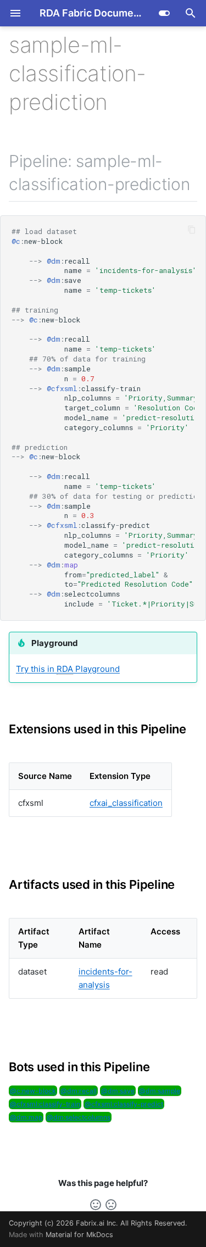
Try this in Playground (68, 669)
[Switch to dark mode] (164, 13)
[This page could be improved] (111, 1204)
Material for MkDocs (79, 1235)
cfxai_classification (126, 803)
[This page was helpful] (95, 1204)
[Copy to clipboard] (192, 230)
